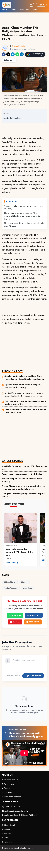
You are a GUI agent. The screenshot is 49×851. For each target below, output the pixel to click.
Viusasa (7, 829)
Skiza (6, 837)
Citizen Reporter (18, 46)
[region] (24, 538)
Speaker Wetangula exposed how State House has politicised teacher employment (24, 377)
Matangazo (8, 842)
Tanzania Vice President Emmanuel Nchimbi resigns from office (25, 403)
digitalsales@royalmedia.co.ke (16, 811)
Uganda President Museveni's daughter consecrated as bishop (23, 386)
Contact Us (8, 792)
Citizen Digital (9, 825)
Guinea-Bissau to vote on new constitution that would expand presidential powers (23, 487)
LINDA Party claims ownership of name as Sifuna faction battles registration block (24, 394)
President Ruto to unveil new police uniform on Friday (23, 207)
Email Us (16, 622)
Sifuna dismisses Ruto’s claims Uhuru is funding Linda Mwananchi (24, 224)
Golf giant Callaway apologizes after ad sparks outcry (24, 495)
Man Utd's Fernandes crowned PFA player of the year (24, 468)
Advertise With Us (11, 779)
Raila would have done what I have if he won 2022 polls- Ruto (25, 411)
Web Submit (35, 615)
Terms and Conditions (12, 796)
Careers (7, 788)
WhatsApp (16, 615)
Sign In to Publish (33, 675)
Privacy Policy (9, 784)
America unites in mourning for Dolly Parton (22, 473)
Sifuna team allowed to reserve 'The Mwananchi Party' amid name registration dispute (22, 216)
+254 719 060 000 (12, 806)
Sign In (41, 4)
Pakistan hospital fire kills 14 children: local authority (22, 480)
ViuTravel (7, 833)
